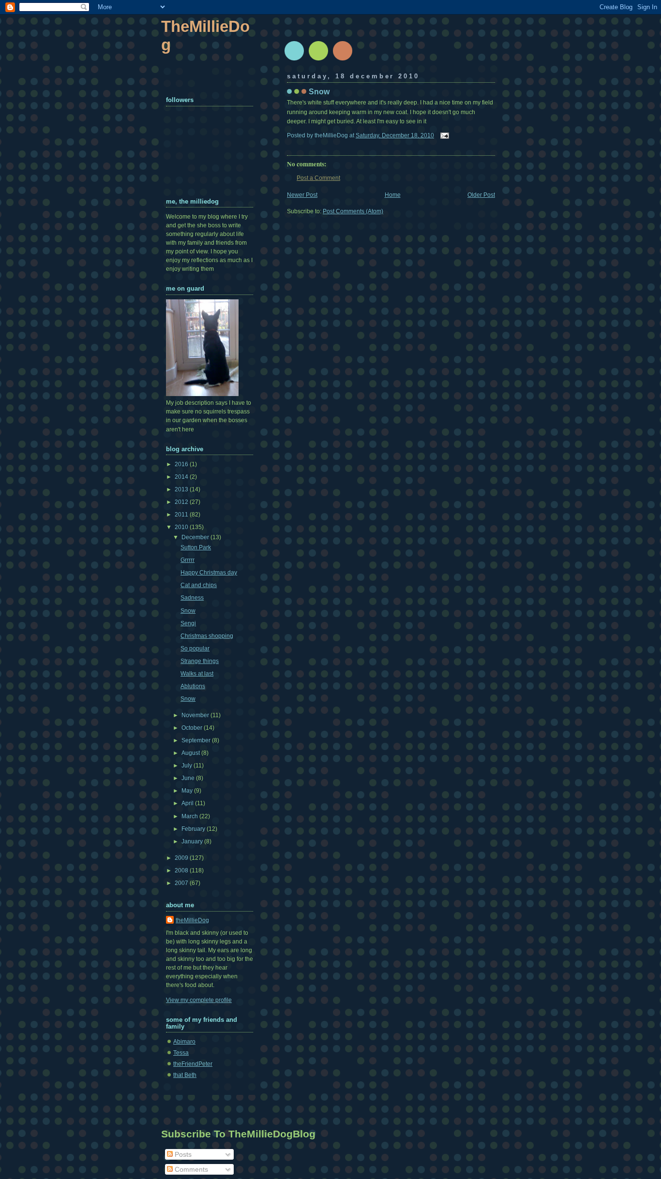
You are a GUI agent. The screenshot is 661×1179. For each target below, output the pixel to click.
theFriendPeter (192, 1064)
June (188, 778)
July (187, 765)
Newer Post (302, 195)
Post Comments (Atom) (353, 211)
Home (393, 195)
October (192, 727)
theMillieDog (192, 920)
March (190, 816)
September (196, 740)
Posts (182, 1154)
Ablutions (192, 686)
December (195, 537)
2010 (182, 527)
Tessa (181, 1052)
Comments (190, 1169)
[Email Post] (443, 135)
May (187, 790)
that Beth (184, 1075)
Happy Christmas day (208, 572)
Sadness (192, 597)
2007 (182, 883)
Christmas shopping (206, 636)
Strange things (199, 661)
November (195, 715)
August (191, 753)
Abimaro (184, 1041)
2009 (182, 858)
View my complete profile (199, 1000)
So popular (195, 648)
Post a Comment (318, 178)
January (192, 841)
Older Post (481, 195)
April (188, 803)
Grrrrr (187, 560)
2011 (182, 514)
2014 (182, 476)
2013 (182, 489)
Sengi (188, 623)
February (194, 828)
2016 (182, 464)
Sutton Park (195, 547)
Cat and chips (198, 585)
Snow (319, 92)
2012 (182, 502)
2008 (182, 870)
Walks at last (196, 673)
